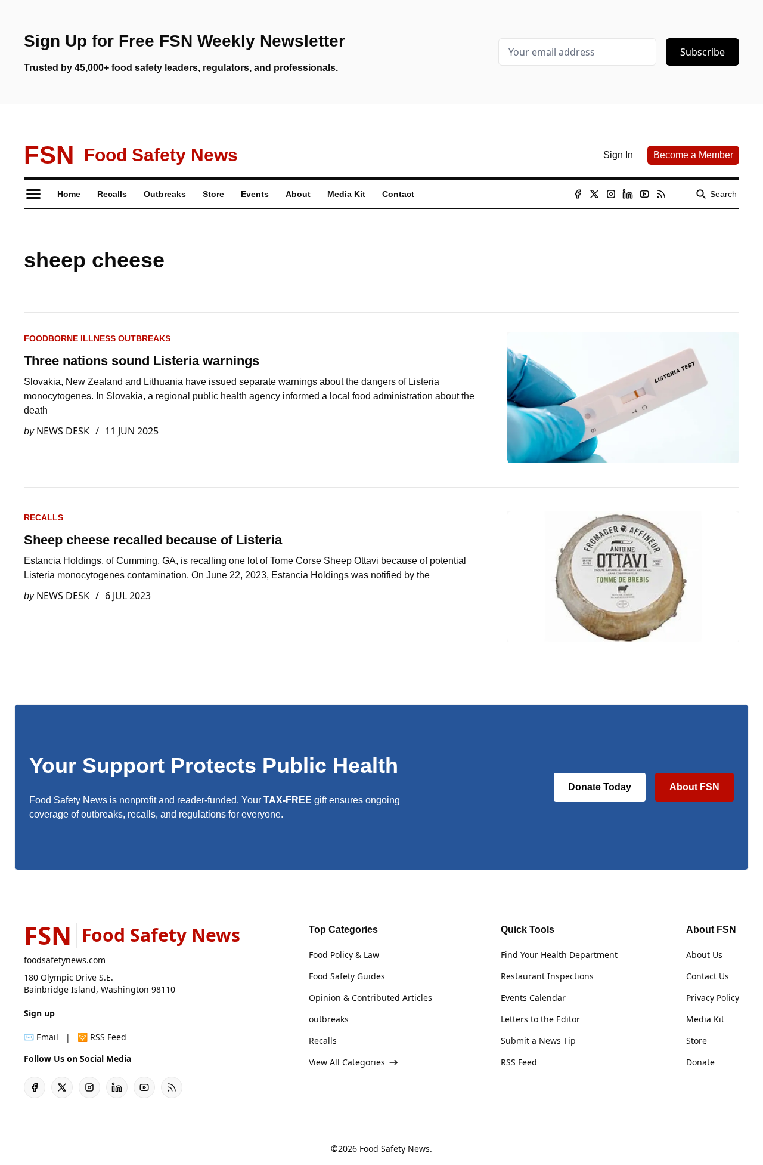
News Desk (62, 430)
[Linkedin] (627, 194)
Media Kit (705, 1019)
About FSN (694, 787)
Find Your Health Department (559, 954)
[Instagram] (611, 194)
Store (696, 1040)
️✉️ (41, 1037)
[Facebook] (577, 194)
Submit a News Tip (538, 1040)
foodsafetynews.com (65, 960)
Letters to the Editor (540, 1019)
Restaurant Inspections (547, 976)
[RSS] (661, 194)
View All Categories (347, 1062)
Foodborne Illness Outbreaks (97, 338)
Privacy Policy (712, 997)
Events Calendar (533, 997)
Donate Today (599, 787)
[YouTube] (644, 194)
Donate (700, 1062)
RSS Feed (519, 1062)
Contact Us (707, 976)
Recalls (43, 517)
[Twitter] (594, 194)
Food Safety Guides (347, 976)
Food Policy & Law (344, 954)
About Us (704, 954)
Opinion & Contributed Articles (370, 997)
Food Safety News (394, 1148)
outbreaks (329, 1019)
